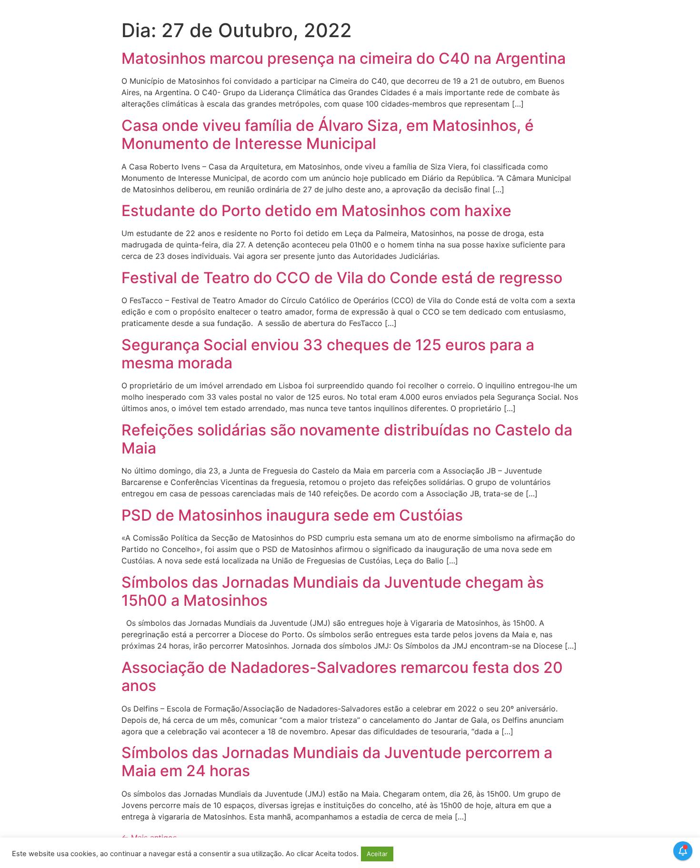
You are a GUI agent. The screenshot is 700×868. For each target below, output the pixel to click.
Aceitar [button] (377, 854)
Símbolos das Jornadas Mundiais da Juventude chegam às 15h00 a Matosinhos (332, 591)
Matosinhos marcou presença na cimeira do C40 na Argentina (343, 58)
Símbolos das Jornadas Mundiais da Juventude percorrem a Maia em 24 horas (336, 761)
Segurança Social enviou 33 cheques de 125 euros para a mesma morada (327, 353)
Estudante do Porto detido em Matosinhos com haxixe (316, 210)
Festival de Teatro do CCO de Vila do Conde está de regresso (341, 277)
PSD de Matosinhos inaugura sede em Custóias (292, 515)
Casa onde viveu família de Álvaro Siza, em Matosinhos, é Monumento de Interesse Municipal (327, 134)
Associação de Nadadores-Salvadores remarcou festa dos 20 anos (342, 676)
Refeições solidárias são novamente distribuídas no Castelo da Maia (346, 439)
